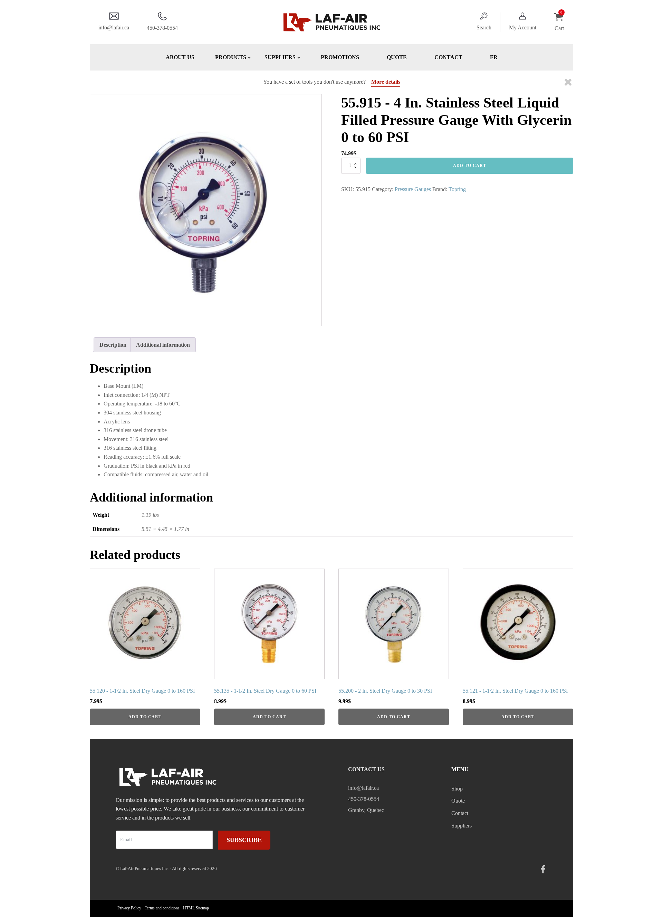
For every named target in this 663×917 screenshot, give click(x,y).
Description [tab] (112, 345)
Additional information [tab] (163, 345)
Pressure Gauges (413, 189)
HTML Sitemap (196, 908)
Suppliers (461, 826)
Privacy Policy (129, 908)
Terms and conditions (162, 908)
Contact (448, 57)
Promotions (340, 57)
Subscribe (244, 839)
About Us (180, 57)
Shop (457, 789)
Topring (457, 189)
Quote (397, 57)
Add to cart (469, 165)
